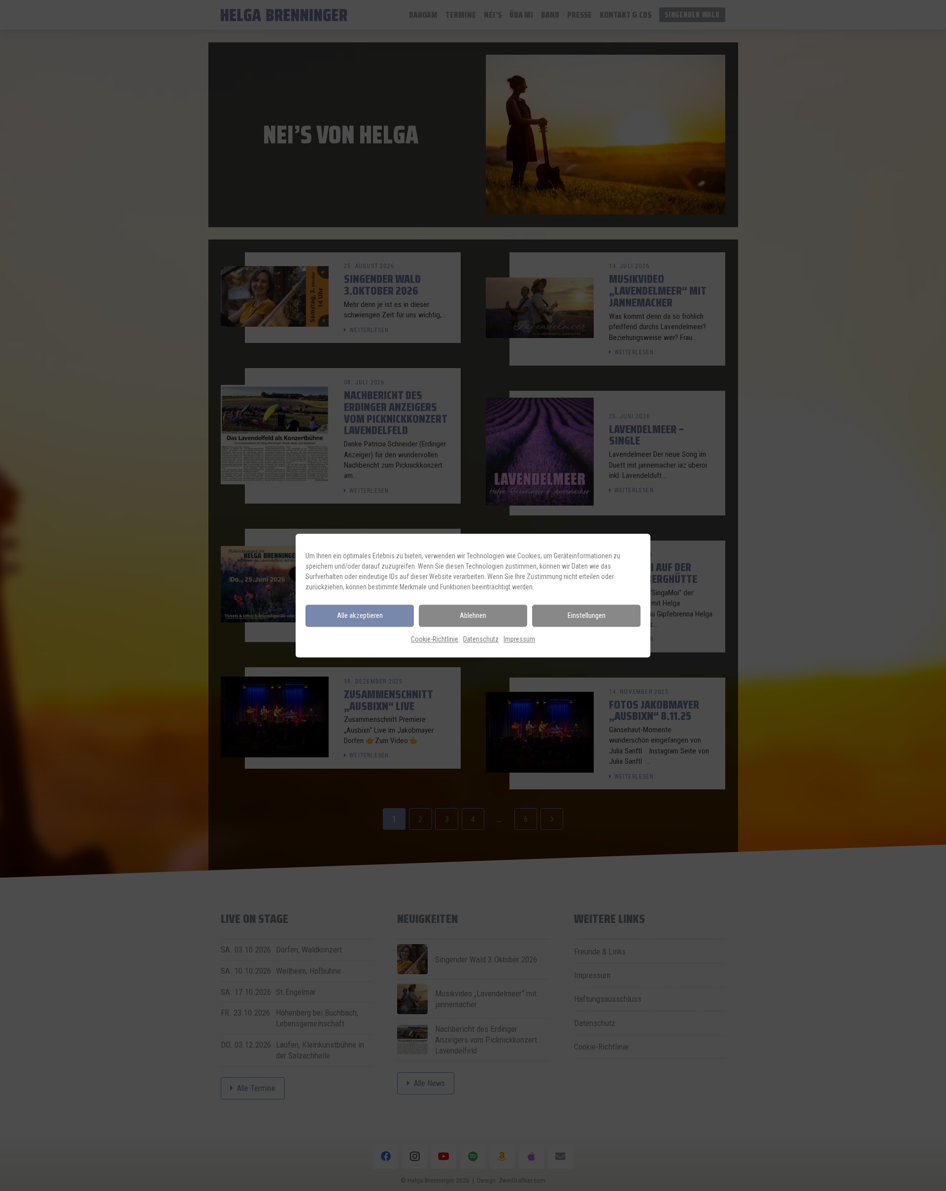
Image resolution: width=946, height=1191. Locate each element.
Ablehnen (473, 615)
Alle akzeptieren (360, 615)
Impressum (519, 639)
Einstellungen (587, 615)
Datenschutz (481, 639)
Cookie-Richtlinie (434, 639)
